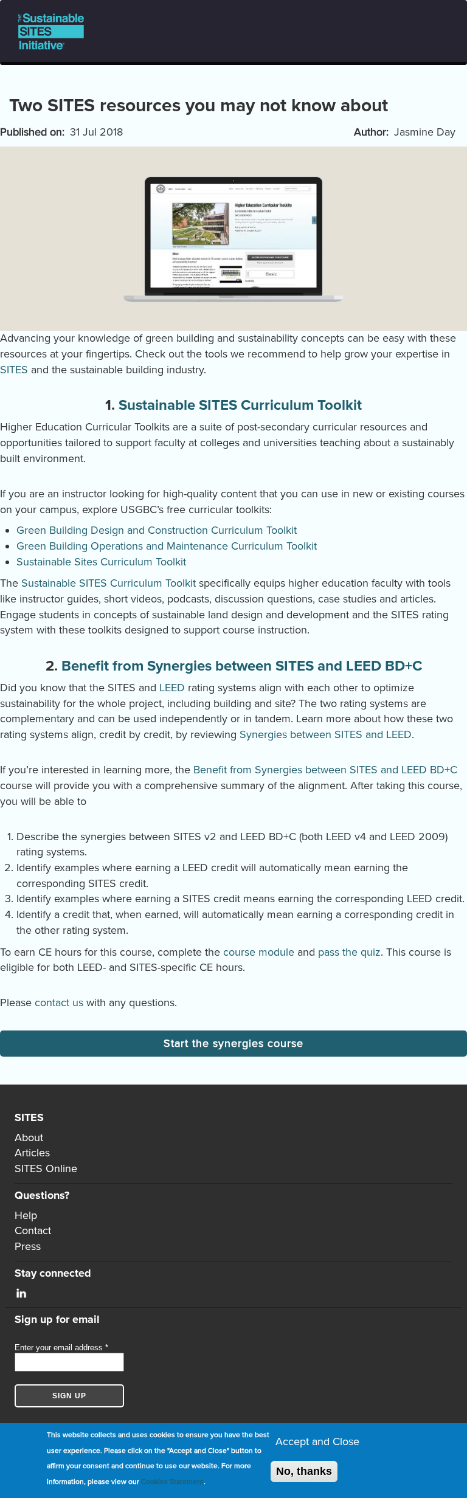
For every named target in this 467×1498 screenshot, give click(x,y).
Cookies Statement (172, 1481)
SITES (14, 369)
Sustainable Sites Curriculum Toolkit (101, 561)
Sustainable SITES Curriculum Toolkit (240, 405)
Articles (32, 1152)
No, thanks (304, 1471)
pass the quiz (349, 952)
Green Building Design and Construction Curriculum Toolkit (156, 530)
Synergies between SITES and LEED (326, 734)
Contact (33, 1230)
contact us (59, 1002)
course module (258, 952)
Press (28, 1246)
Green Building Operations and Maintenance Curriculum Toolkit (166, 546)
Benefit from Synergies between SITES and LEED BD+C (241, 666)
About (29, 1137)
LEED (172, 687)
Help (26, 1215)
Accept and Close (317, 1441)
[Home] (56, 31)
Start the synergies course (233, 1043)
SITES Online (46, 1168)
